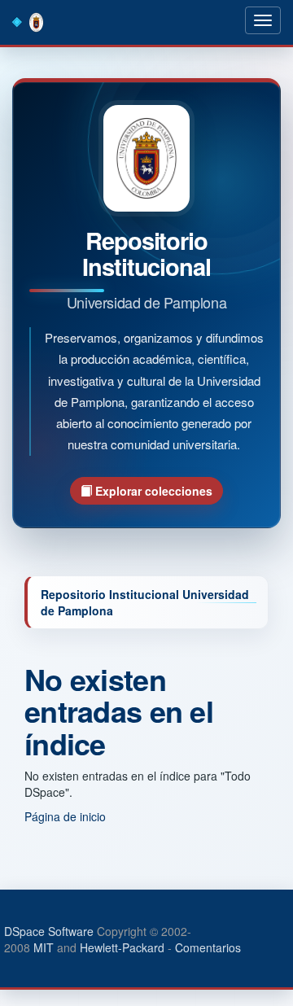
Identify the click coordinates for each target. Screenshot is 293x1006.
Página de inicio (65, 816)
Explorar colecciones (152, 491)
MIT (43, 947)
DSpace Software (49, 931)
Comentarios (208, 947)
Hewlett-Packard (122, 947)
